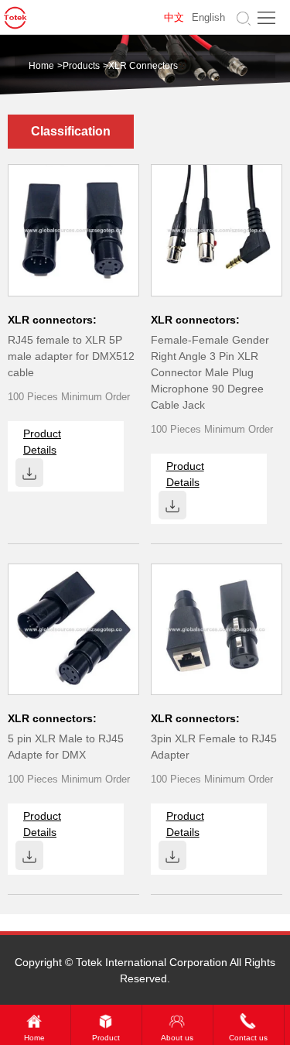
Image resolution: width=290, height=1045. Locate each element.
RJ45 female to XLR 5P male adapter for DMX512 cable (71, 356)
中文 (174, 17)
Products (81, 65)
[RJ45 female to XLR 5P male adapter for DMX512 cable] (73, 229)
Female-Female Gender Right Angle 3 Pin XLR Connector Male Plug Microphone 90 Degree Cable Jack (210, 372)
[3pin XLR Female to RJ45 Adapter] (216, 628)
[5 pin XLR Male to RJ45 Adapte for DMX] (73, 628)
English (208, 17)
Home (41, 65)
